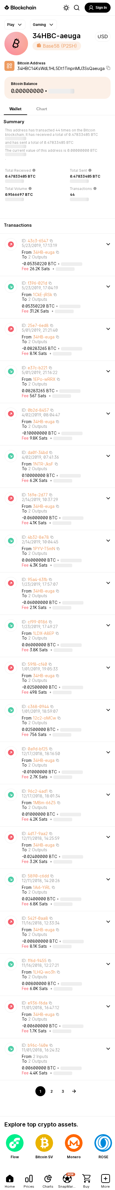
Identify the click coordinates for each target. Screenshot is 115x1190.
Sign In (101, 8)
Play (10, 24)
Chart (41, 108)
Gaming (39, 24)
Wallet (15, 108)
